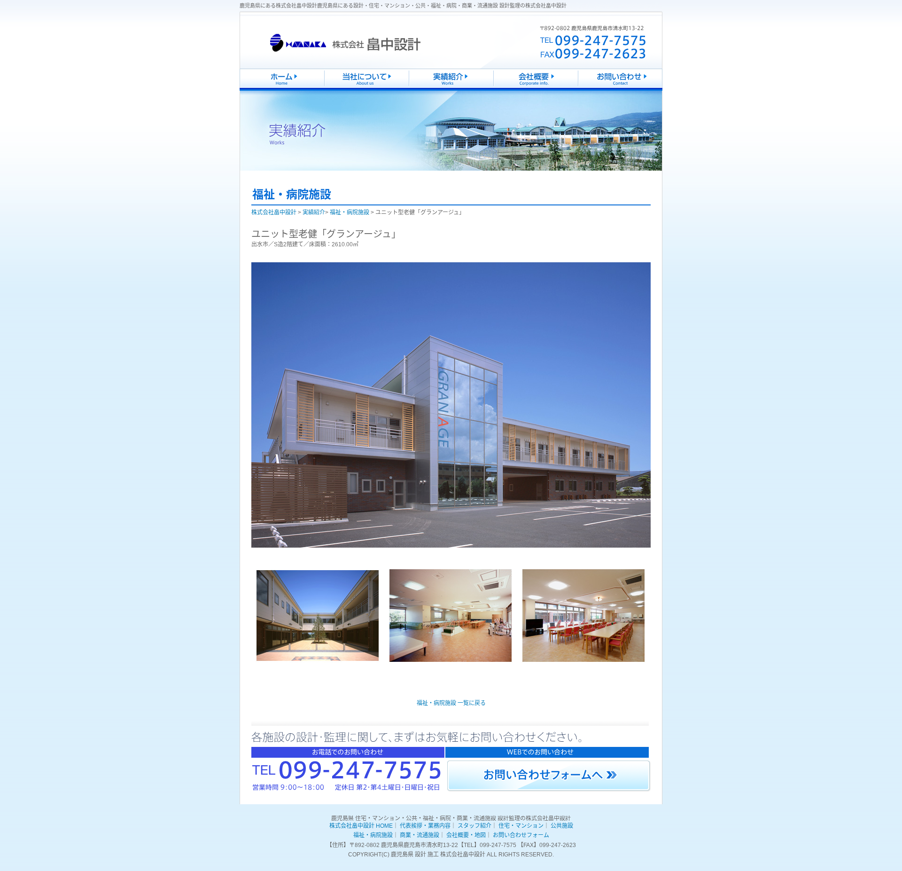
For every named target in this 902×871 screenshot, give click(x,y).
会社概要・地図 (466, 835)
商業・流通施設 (419, 835)
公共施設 (562, 826)
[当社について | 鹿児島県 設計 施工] (366, 90)
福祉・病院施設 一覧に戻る (451, 703)
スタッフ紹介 (474, 826)
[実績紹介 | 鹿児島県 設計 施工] (451, 90)
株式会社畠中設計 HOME (361, 826)
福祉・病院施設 (373, 835)
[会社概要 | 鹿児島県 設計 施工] (535, 90)
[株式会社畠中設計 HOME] (282, 90)
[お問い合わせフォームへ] (549, 776)
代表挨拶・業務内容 (425, 826)
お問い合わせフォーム (521, 835)
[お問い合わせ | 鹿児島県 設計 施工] (620, 90)
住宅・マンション (521, 826)
